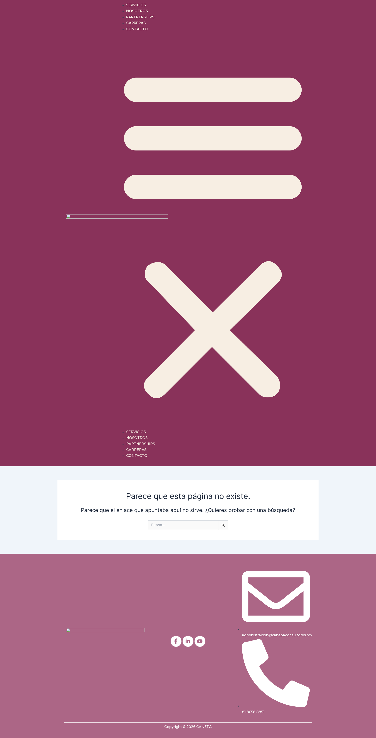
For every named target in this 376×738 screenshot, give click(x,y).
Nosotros (137, 11)
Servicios (136, 5)
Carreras (136, 23)
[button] (213, 233)
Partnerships (140, 17)
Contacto (137, 29)
